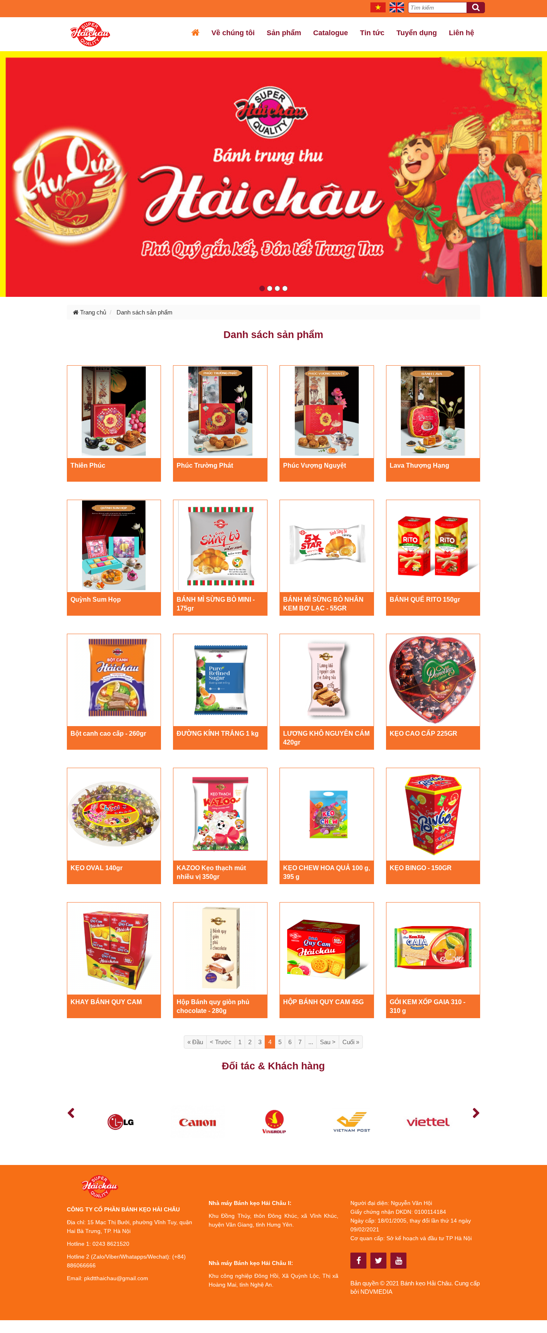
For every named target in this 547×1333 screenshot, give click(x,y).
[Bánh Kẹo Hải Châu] (358, 1260)
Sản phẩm (284, 33)
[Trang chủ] (195, 33)
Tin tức (372, 33)
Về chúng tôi (233, 33)
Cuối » (350, 1042)
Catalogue (330, 33)
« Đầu (195, 1042)
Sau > (328, 1042)
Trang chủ (92, 312)
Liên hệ (461, 33)
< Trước (220, 1042)
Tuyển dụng (416, 33)
